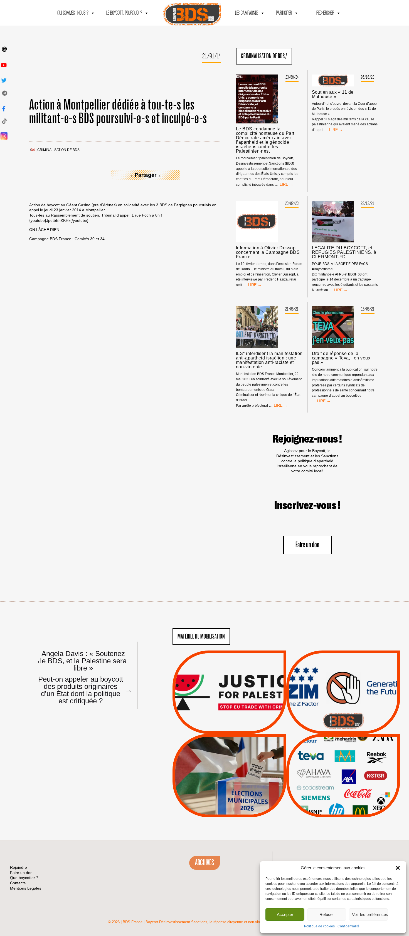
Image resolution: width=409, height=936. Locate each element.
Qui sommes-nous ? (72, 13)
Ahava (350, 758)
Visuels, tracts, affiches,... (343, 808)
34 (33, 150)
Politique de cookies (319, 926)
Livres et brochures (342, 786)
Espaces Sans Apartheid (229, 790)
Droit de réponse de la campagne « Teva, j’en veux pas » (341, 358)
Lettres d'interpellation (343, 722)
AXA (330, 765)
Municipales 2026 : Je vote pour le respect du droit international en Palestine (229, 759)
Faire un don (307, 545)
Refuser (326, 914)
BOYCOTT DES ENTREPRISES (343, 707)
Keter (342, 779)
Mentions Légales (25, 888)
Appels (218, 720)
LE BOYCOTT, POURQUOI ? (124, 13)
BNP (342, 765)
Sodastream (342, 800)
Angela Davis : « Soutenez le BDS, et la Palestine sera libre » (81, 660)
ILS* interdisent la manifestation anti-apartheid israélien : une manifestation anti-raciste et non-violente (269, 360)
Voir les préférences (370, 914)
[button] (398, 868)
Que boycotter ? (343, 742)
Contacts (18, 883)
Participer (284, 13)
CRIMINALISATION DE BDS (58, 150)
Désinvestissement (362, 751)
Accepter (285, 914)
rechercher (325, 13)
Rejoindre (18, 867)
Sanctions (237, 720)
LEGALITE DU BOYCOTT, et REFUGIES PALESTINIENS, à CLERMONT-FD (344, 252)
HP (352, 772)
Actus (221, 727)
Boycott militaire (343, 715)
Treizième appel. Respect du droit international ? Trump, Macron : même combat (343, 676)
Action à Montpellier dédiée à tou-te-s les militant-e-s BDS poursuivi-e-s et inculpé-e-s (118, 112)
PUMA (352, 793)
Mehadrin (335, 793)
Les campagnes (246, 13)
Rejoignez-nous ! (307, 439)
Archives (204, 862)
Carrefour (337, 772)
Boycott (333, 751)
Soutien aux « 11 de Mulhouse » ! (333, 94)
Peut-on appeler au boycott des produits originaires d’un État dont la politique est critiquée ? (82, 689)
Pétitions (237, 727)
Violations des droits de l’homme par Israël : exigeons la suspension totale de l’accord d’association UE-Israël (229, 685)
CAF (354, 765)
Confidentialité (348, 926)
